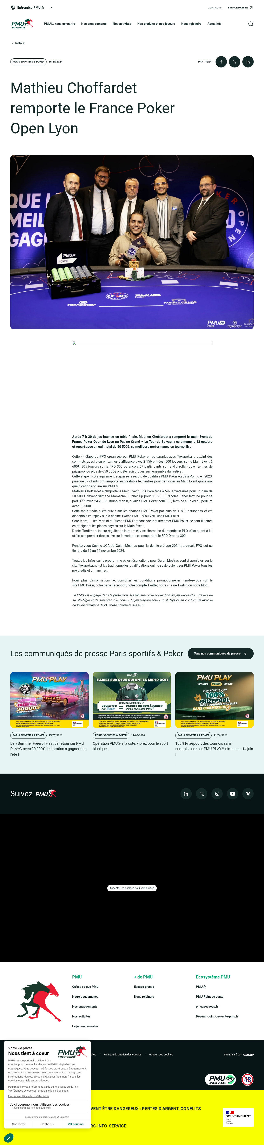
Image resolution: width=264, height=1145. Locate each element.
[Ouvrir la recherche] (251, 24)
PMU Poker (86, 585)
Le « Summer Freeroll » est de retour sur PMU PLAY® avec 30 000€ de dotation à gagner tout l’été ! (48, 748)
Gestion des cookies (161, 1054)
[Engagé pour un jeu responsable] (220, 1079)
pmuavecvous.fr (207, 1006)
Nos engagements (94, 24)
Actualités (214, 24)
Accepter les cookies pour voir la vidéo (132, 888)
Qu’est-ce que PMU (85, 987)
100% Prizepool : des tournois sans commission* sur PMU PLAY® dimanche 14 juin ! (214, 748)
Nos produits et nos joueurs (156, 24)
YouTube (156, 516)
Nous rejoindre (191, 24)
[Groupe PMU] (22, 24)
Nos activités (122, 24)
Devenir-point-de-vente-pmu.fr (217, 1016)
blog (204, 585)
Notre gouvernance (85, 996)
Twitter (152, 585)
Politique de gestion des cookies (122, 1054)
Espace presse (144, 987)
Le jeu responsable (85, 1026)
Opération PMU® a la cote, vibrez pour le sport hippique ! (130, 746)
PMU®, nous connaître (59, 24)
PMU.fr (201, 987)
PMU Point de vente (209, 996)
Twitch (126, 516)
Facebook (119, 585)
